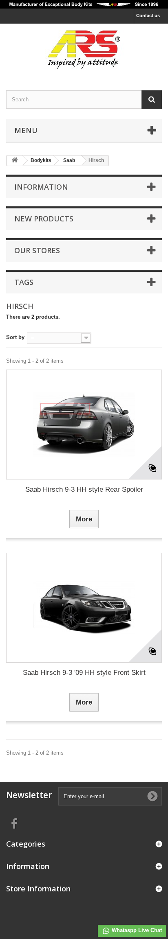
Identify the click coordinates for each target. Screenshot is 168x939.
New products (43, 218)
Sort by (15, 337)
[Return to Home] (14, 160)
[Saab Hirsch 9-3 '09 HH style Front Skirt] (84, 608)
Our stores (37, 250)
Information (41, 187)
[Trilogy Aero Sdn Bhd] (84, 50)
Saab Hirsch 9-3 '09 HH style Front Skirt (84, 672)
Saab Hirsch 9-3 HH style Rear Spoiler (84, 489)
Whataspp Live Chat (136, 930)
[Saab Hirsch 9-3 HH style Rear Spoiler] (84, 424)
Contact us (148, 15)
